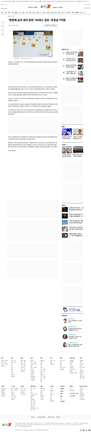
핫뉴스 (64, 205)
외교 (51, 358)
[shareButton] (2, 22)
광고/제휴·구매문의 (41, 417)
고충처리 (58, 417)
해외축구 (52, 394)
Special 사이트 (83, 386)
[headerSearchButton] (6, 4)
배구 (51, 395)
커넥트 (86, 4)
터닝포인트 (82, 395)
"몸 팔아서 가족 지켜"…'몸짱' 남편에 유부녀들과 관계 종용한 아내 (76, 210)
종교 (31, 392)
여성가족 (13, 374)
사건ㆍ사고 (13, 360)
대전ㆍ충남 (42, 371)
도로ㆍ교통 (33, 404)
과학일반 (13, 399)
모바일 (12, 392)
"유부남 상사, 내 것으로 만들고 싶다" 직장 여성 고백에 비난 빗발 (76, 229)
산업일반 (81, 360)
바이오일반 (23, 394)
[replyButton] (2, 26)
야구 (51, 388)
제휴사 (71, 386)
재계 (80, 362)
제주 (41, 381)
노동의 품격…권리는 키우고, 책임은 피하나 (74, 337)
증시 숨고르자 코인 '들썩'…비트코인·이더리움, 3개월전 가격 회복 (25, 1)
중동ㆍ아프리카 (34, 367)
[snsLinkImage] (81, 430)
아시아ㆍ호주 (33, 364)
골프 (51, 399)
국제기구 (32, 374)
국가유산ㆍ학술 (34, 394)
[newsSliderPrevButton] (78, 49)
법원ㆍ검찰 (13, 362)
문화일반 (32, 395)
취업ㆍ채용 (82, 378)
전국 (9, 16)
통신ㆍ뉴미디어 (14, 390)
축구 (51, 392)
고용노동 (22, 367)
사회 (12, 358)
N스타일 (42, 399)
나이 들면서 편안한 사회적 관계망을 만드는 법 (74, 329)
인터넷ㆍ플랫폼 (14, 388)
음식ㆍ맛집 (33, 409)
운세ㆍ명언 (33, 402)
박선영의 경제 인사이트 (73, 342)
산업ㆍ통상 (23, 364)
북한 (61, 358)
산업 (81, 358)
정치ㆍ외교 (62, 360)
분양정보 (3, 392)
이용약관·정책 (51, 417)
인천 (41, 366)
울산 (41, 380)
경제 (22, 358)
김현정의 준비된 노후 (72, 326)
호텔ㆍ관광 (82, 376)
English (55, 7)
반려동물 (32, 406)
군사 (61, 362)
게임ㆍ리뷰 (13, 397)
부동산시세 (3, 394)
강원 (41, 367)
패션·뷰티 (82, 373)
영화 (41, 392)
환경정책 (22, 371)
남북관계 (62, 369)
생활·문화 (33, 386)
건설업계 (3, 395)
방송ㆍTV (42, 390)
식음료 (81, 374)
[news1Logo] (7, 424)
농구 (51, 397)
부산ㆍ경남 (42, 378)
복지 (12, 366)
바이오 (22, 386)
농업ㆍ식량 (23, 369)
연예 (63, 127)
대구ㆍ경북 (42, 376)
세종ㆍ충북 (42, 369)
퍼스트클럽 (82, 399)
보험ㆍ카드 (72, 366)
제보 (89, 4)
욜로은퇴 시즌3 (71, 318)
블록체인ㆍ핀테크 (73, 373)
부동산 (2, 386)
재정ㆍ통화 (23, 362)
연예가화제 (42, 388)
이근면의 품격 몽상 (72, 334)
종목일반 (52, 401)
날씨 (12, 371)
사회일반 (13, 376)
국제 (32, 358)
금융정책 (72, 362)
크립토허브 (30, 7)
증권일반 (72, 367)
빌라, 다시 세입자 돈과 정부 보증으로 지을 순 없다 (75, 345)
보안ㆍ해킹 (13, 395)
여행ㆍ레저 (33, 401)
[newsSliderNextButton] (82, 49)
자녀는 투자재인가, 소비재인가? (75, 321)
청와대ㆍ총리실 (4, 360)
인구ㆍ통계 (23, 366)
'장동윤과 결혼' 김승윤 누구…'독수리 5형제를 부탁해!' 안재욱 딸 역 (75, 235)
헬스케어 (22, 392)
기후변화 (32, 373)
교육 (12, 364)
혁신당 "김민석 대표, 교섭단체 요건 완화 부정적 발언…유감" (55, 1)
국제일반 (32, 380)
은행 (71, 364)
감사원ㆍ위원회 (4, 364)
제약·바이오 (23, 390)
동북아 (32, 360)
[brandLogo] (45, 6)
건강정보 (32, 399)
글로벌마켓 (72, 390)
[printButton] (2, 33)
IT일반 (12, 394)
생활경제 (81, 371)
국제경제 (32, 371)
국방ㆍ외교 (52, 360)
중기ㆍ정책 (82, 367)
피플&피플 (33, 376)
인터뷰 (41, 397)
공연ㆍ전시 (33, 388)
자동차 (81, 366)
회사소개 (33, 417)
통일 (51, 362)
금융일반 (72, 360)
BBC (71, 388)
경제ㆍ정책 (23, 360)
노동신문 (60, 7)
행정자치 (42, 360)
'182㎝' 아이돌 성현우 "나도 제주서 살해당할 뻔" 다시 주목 (76, 216)
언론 (31, 397)
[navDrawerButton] (2, 4)
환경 (12, 369)
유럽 (31, 366)
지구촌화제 (33, 378)
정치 (2, 358)
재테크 (71, 371)
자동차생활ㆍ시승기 (35, 408)
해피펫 (35, 7)
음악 (41, 394)
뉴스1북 (81, 397)
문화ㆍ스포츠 (63, 367)
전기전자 (81, 364)
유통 (80, 369)
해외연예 (42, 395)
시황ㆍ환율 (72, 369)
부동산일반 (3, 388)
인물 (12, 373)
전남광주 (42, 374)
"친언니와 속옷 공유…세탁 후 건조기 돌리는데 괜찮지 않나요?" (76, 222)
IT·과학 (13, 386)
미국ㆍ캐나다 (33, 362)
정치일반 (3, 366)
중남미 (32, 369)
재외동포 (52, 364)
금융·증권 (72, 358)
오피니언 (64, 316)
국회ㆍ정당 (3, 362)
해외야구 (52, 390)
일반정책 (3, 390)
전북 (41, 373)
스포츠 (64, 145)
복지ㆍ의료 (23, 388)
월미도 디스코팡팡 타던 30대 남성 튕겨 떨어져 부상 (71, 80)
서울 (41, 362)
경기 (41, 364)
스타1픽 (81, 392)
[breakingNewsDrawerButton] (4, 4)
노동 (12, 367)
